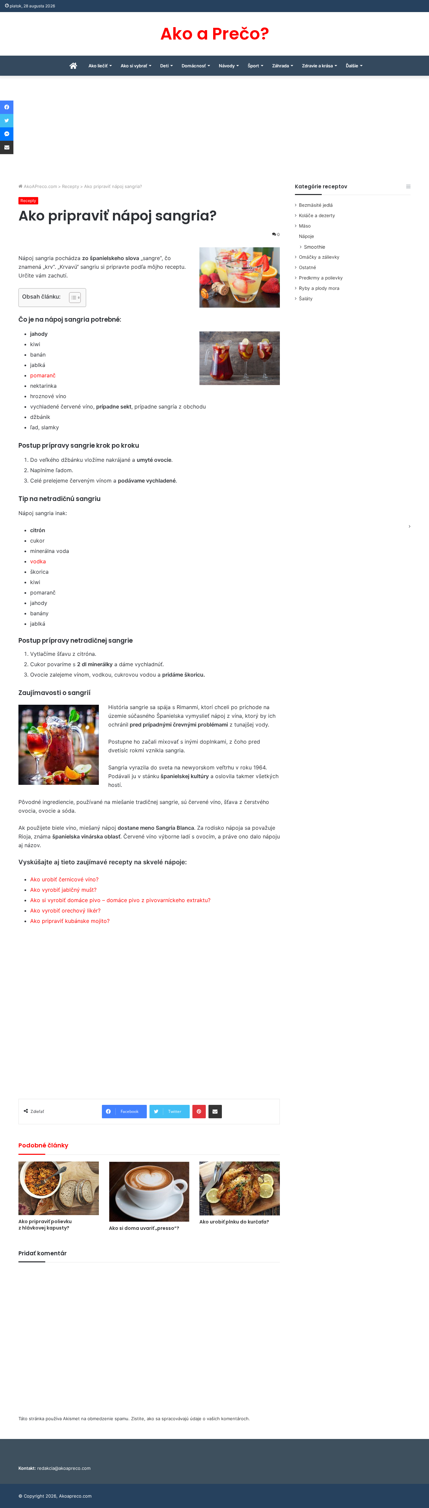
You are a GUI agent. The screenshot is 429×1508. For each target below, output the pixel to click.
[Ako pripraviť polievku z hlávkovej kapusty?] (58, 1188)
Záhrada (280, 65)
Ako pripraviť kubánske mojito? (70, 921)
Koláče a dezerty (317, 215)
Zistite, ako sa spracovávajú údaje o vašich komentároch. (190, 1418)
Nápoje (306, 236)
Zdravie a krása (317, 65)
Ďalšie (352, 65)
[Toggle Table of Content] (71, 297)
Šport (253, 65)
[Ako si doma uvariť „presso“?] (149, 1191)
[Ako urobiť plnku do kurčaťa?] (239, 1188)
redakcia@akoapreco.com (63, 1468)
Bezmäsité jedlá (316, 205)
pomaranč (43, 375)
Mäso (305, 226)
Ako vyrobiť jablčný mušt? (63, 889)
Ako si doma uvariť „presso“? (144, 1228)
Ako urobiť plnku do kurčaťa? (234, 1221)
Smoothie (314, 247)
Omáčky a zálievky (319, 257)
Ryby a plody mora (319, 288)
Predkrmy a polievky (321, 277)
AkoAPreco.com (39, 186)
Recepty (70, 186)
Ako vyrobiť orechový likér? (65, 910)
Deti (164, 65)
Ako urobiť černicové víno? (64, 879)
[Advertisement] (214, 133)
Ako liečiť (98, 65)
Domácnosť (194, 65)
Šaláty (306, 298)
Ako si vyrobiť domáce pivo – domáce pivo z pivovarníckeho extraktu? (120, 900)
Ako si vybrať (134, 65)
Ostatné (307, 267)
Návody (227, 65)
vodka (38, 561)
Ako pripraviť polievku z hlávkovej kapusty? (45, 1224)
